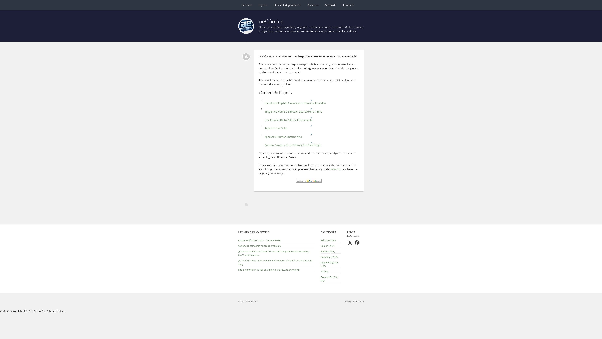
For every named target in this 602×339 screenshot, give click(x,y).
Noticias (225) (328, 251)
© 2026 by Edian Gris (247, 301)
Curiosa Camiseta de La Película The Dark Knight (293, 145)
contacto (335, 169)
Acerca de (330, 5)
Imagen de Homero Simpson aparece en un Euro (293, 111)
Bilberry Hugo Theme (354, 301)
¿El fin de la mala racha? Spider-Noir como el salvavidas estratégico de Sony (275, 262)
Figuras (263, 5)
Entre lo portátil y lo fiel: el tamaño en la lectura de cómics (268, 269)
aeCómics (271, 22)
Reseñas (247, 5)
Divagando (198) (329, 257)
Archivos (312, 5)
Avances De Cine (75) (329, 279)
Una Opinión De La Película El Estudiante (288, 120)
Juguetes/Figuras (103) (329, 264)
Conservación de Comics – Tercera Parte (259, 240)
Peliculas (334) (328, 240)
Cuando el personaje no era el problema (259, 245)
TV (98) (324, 271)
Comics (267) (327, 245)
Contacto (348, 5)
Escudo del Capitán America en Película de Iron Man (295, 103)
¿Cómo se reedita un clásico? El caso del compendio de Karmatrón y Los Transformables (273, 253)
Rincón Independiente (287, 5)
